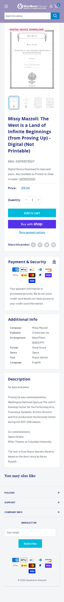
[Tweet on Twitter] (46, 244)
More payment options (32, 232)
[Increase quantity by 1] (38, 199)
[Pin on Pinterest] (40, 244)
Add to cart (32, 213)
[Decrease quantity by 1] (26, 199)
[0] (56, 6)
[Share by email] (53, 244)
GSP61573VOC (27, 179)
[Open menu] (6, 6)
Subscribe (30, 543)
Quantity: (14, 200)
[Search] (55, 16)
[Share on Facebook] (33, 244)
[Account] (51, 6)
